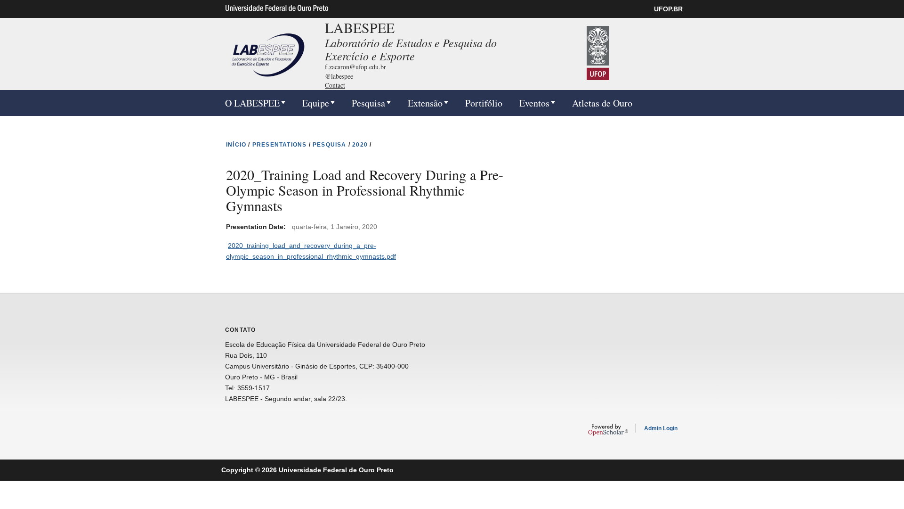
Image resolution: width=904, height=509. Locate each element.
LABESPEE (360, 27)
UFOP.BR (668, 9)
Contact (335, 85)
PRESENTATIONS (279, 144)
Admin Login (661, 428)
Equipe (315, 103)
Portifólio (483, 103)
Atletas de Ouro (602, 103)
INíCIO (236, 144)
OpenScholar (608, 430)
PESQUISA (330, 144)
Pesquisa (368, 103)
